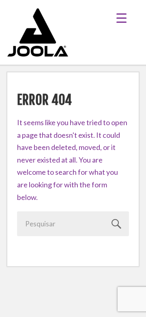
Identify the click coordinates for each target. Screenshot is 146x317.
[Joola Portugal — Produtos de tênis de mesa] (37, 32)
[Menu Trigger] (127, 17)
